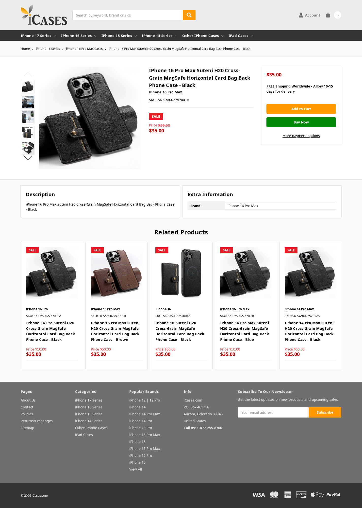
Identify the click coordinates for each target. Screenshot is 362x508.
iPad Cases (238, 35)
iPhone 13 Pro (140, 427)
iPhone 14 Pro (140, 421)
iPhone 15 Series (116, 35)
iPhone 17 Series (36, 35)
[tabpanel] (52, 305)
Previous (27, 74)
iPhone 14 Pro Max (144, 414)
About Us (28, 400)
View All (135, 469)
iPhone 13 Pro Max (144, 434)
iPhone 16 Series (76, 35)
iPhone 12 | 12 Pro (144, 400)
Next (27, 158)
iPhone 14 (137, 407)
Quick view (52, 273)
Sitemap (27, 427)
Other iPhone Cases (200, 35)
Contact (27, 407)
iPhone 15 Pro (140, 455)
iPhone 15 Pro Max (144, 448)
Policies (27, 414)
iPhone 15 (137, 462)
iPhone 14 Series (157, 35)
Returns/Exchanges (37, 421)
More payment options (301, 135)
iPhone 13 (137, 441)
